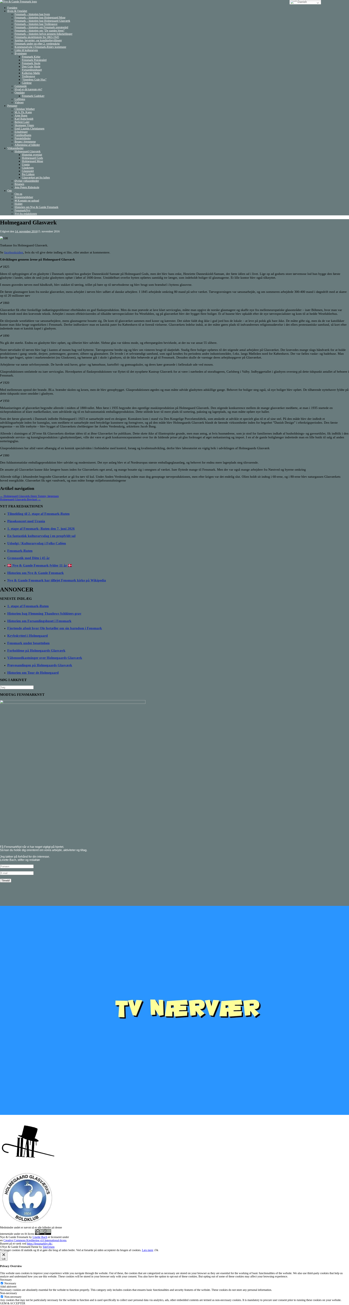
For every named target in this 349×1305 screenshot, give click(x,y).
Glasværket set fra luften (36, 177)
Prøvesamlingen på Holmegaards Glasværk (39, 665)
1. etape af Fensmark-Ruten (28, 606)
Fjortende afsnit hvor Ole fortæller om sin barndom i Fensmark (54, 628)
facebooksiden (13, 252)
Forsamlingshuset (32, 69)
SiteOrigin (49, 1246)
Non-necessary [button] (8, 1293)
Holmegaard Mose (32, 161)
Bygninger (21, 53)
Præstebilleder (23, 138)
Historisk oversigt (32, 154)
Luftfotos (20, 99)
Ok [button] (156, 1250)
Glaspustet (28, 171)
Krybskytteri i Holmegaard (27, 636)
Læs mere (147, 1250)
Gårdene (27, 82)
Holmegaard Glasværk (28, 151)
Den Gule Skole (31, 66)
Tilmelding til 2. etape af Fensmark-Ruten (38, 514)
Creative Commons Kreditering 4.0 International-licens (34, 1240)
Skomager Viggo (24, 125)
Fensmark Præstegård (34, 60)
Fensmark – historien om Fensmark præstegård (41, 27)
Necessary (10, 1283)
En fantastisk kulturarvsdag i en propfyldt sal (41, 536)
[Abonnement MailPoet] (174, 875)
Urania (26, 164)
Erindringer (21, 131)
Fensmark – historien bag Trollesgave (36, 24)
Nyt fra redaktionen (26, 213)
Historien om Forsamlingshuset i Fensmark (39, 621)
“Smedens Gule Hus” (34, 79)
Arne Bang (21, 115)
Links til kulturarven (26, 50)
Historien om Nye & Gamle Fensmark (36, 207)
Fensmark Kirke (31, 56)
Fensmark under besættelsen (28, 643)
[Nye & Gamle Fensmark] (18, 1)
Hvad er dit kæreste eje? (28, 89)
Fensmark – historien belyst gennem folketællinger (43, 33)
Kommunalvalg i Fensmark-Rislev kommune (40, 46)
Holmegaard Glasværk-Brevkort (20, 499)
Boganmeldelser (24, 197)
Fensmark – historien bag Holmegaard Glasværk (42, 20)
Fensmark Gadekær (33, 95)
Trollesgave (28, 76)
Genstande (21, 86)
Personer (12, 105)
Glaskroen (28, 167)
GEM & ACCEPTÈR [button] (12, 1303)
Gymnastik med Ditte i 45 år (28, 558)
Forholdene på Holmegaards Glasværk (36, 650)
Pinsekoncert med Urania (26, 521)
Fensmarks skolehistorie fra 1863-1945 (37, 37)
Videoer (19, 102)
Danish (302, 1)
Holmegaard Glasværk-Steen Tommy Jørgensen (29, 496)
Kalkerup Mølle (31, 73)
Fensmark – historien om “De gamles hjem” (40, 30)
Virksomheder (15, 148)
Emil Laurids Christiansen (29, 128)
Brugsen (19, 184)
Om (9, 190)
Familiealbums (23, 135)
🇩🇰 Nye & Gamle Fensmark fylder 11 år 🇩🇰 (39, 565)
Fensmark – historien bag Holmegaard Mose (40, 17)
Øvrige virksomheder (27, 180)
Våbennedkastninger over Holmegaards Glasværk (44, 658)
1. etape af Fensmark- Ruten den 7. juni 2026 (41, 528)
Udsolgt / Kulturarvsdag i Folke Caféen (36, 543)
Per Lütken (28, 174)
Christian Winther (25, 108)
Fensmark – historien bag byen (32, 14)
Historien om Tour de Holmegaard (33, 673)
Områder (20, 92)
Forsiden (12, 7)
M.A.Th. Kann (23, 112)
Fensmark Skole (31, 63)
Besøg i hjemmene (25, 141)
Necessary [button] (6, 1279)
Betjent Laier (22, 122)
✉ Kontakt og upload (27, 200)
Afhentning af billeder (27, 144)
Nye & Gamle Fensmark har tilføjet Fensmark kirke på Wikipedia (56, 580)
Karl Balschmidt (24, 118)
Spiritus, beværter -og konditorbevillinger (38, 40)
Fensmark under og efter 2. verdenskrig (37, 43)
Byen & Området (17, 11)
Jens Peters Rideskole (27, 187)
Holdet (18, 203)
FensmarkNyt (22, 210)
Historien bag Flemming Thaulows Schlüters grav (44, 613)
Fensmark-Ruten (20, 551)
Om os (18, 193)
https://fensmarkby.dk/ (39, 1243)
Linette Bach (40, 1237)
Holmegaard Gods (32, 157)
